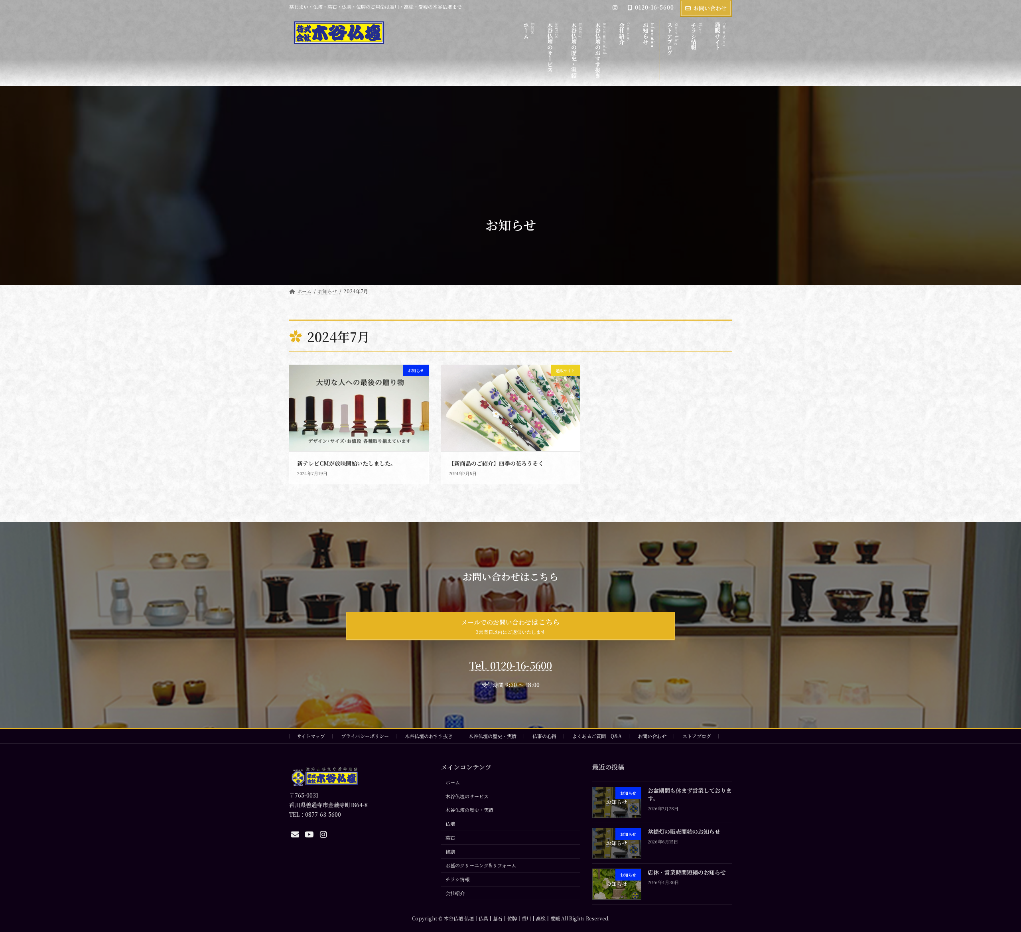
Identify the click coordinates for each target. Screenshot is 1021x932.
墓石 (450, 837)
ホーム (452, 782)
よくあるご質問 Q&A (597, 736)
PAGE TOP (992, 896)
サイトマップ (311, 736)
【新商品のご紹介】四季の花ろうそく (496, 463)
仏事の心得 (544, 736)
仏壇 (450, 823)
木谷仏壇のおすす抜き (429, 736)
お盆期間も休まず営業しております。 (689, 794)
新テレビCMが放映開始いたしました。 (346, 463)
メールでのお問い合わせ (510, 625)
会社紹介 (455, 893)
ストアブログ (696, 736)
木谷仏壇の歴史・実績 (492, 736)
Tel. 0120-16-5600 (510, 665)
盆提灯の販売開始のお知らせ (684, 831)
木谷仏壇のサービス (467, 796)
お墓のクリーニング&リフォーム (480, 865)
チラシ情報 (457, 879)
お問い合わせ (710, 8)
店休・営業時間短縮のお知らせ (687, 872)
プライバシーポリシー (365, 736)
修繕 (450, 851)
